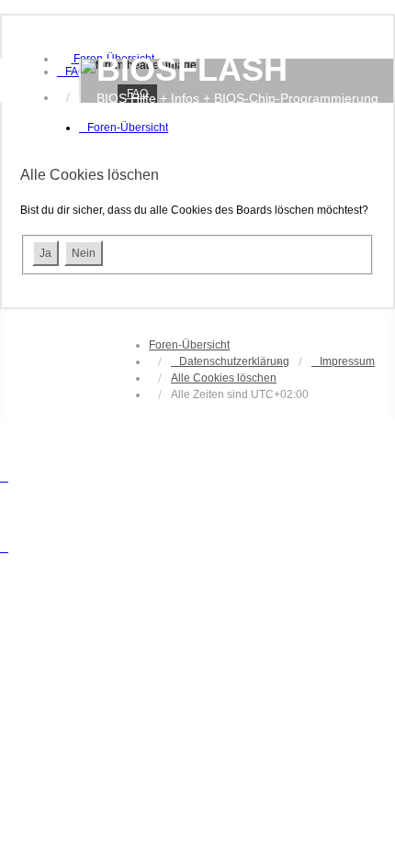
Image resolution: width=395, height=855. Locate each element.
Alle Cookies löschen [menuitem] (223, 378)
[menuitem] (71, 71)
